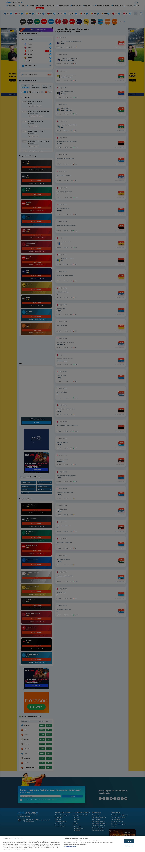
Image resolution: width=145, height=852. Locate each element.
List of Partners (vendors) (70, 846)
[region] (72, 844)
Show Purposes (129, 846)
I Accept (129, 841)
